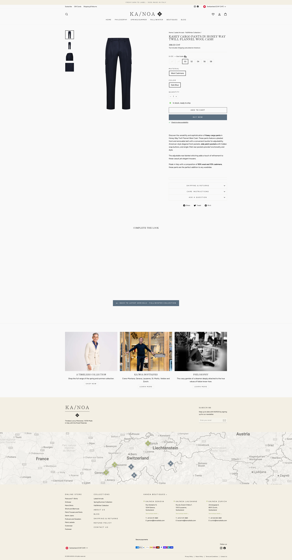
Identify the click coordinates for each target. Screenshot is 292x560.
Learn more (146, 386)
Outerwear (69, 526)
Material (174, 69)
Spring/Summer (139, 20)
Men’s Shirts (69, 505)
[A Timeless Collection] (91, 351)
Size (176, 56)
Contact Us (224, 556)
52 (192, 61)
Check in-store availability (179, 122)
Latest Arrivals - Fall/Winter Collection (187, 32)
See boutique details (151, 513)
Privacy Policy (189, 556)
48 (178, 61)
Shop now (91, 384)
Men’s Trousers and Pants (73, 512)
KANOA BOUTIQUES (154, 494)
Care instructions (198, 191)
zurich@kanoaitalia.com (218, 520)
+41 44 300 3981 (216, 518)
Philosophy (121, 20)
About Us (99, 510)
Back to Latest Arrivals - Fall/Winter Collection (147, 303)
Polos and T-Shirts (71, 498)
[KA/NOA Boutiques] (146, 351)
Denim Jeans (69, 515)
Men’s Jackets (69, 522)
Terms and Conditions (212, 556)
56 (204, 61)
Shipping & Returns (90, 6)
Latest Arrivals (98, 498)
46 (172, 61)
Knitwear (68, 502)
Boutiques (172, 20)
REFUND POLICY (103, 523)
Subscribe (68, 6)
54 (198, 61)
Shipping (181, 48)
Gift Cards (77, 6)
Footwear (68, 529)
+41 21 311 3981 (182, 518)
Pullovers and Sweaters (73, 519)
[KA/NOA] (77, 411)
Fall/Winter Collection (101, 505)
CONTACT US (101, 527)
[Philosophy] (201, 351)
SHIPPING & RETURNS (106, 518)
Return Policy (199, 556)
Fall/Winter (156, 20)
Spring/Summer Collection (103, 502)
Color (172, 80)
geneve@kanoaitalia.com (156, 520)
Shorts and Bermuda (72, 509)
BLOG (97, 514)
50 (185, 61)
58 (211, 61)
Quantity (174, 92)
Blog (183, 20)
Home (108, 20)
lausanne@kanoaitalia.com (186, 520)
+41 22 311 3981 (152, 518)
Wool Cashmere (177, 73)
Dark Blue (175, 85)
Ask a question (198, 197)
